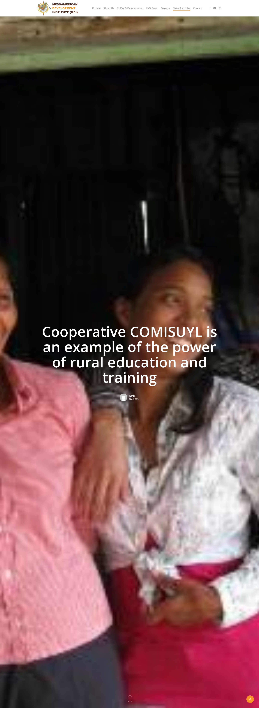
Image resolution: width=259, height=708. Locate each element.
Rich (132, 396)
